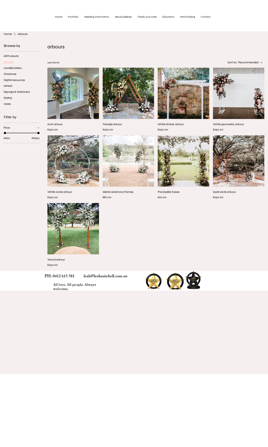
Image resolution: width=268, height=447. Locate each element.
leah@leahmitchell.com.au (105, 276)
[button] (123, 16)
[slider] (5, 133)
